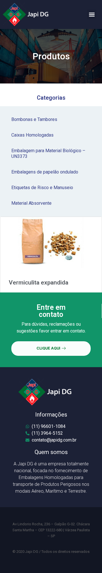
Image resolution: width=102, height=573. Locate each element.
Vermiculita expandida (38, 282)
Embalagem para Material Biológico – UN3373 (48, 153)
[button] (91, 14)
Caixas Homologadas (32, 135)
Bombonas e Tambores (34, 119)
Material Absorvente (31, 203)
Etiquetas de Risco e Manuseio (42, 187)
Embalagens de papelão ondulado (44, 172)
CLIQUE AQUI (48, 348)
